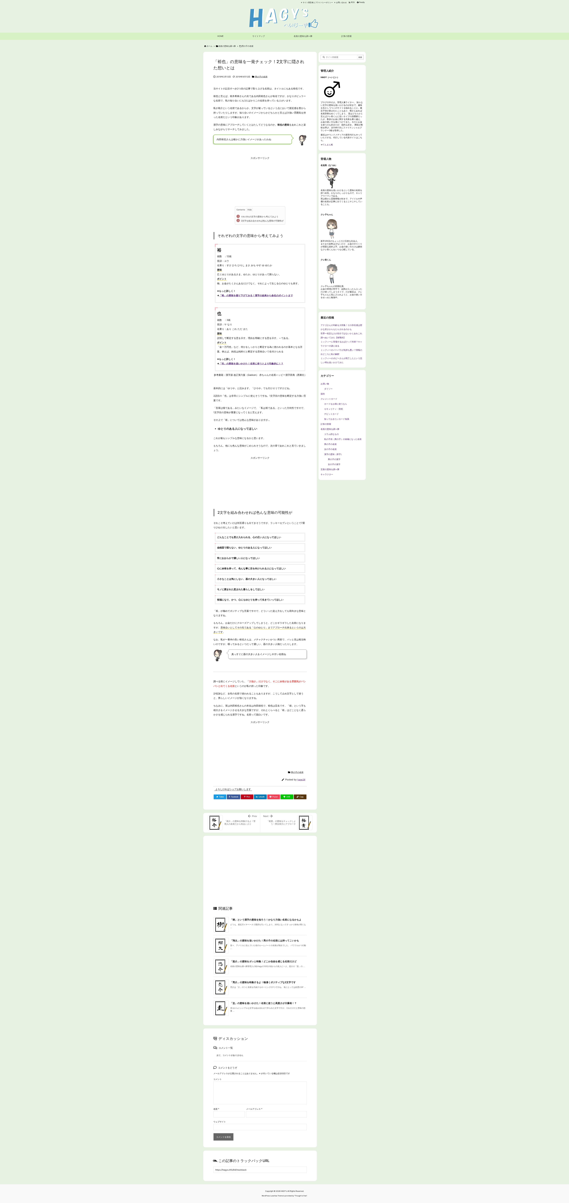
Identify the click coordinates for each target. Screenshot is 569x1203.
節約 (323, 394)
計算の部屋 (326, 424)
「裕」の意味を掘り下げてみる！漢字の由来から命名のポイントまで (256, 295)
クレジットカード (329, 399)
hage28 (301, 779)
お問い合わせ (341, 2)
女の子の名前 (330, 449)
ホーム (209, 46)
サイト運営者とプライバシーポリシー (318, 2)
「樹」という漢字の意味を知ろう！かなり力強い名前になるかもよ (265, 919)
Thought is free (300, 1196)
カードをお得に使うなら (335, 404)
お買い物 (325, 383)
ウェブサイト (219, 1121)
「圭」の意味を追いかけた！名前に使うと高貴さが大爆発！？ (263, 1003)
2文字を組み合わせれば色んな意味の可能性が (262, 220)
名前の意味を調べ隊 (227, 46)
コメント (217, 1079)
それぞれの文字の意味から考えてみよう (259, 216)
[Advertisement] (260, 181)
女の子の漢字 (334, 464)
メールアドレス (254, 1109)
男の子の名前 (247, 46)
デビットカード (331, 414)
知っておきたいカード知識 (336, 419)
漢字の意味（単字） (333, 454)
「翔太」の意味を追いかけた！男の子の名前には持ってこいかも (264, 940)
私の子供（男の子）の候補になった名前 (343, 439)
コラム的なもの (331, 434)
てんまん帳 (328, 144)
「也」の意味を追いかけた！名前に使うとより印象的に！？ (251, 363)
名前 (216, 1109)
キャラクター (327, 474)
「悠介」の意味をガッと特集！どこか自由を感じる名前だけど (263, 961)
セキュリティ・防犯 (333, 409)
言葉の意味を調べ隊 (330, 469)
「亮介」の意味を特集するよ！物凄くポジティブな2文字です (263, 982)
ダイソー (328, 388)
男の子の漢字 (334, 459)
